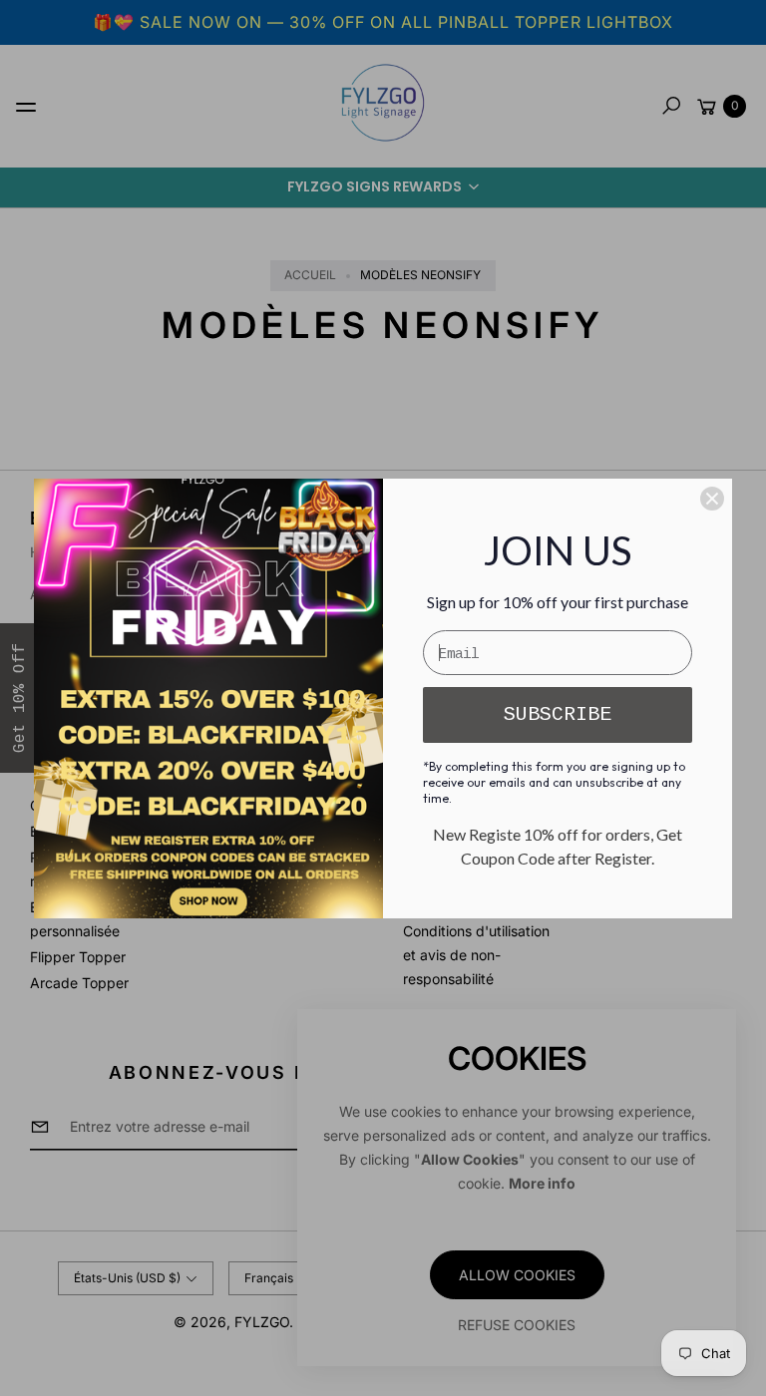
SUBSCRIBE (557, 714)
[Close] (712, 499)
